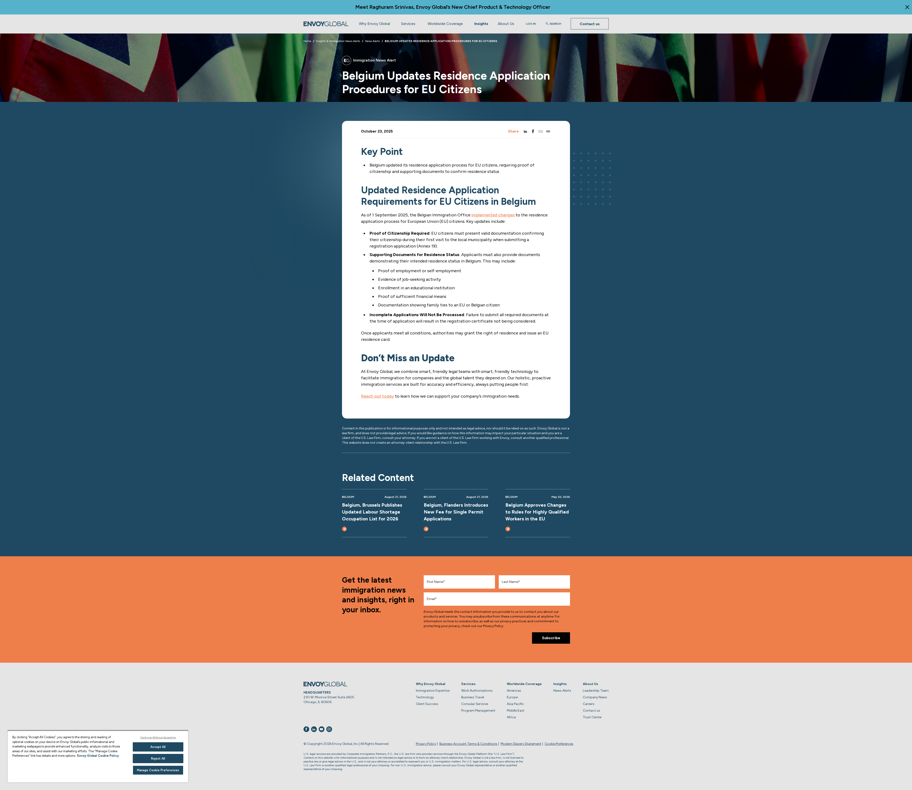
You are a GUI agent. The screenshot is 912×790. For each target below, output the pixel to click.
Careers (588, 704)
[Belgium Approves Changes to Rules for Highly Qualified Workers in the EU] (507, 529)
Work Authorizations (477, 691)
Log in (531, 23)
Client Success (427, 704)
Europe (512, 697)
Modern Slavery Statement (521, 744)
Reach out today (377, 396)
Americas (514, 691)
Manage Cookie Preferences (158, 770)
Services (408, 23)
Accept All (158, 747)
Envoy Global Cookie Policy (98, 755)
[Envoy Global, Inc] (326, 23)
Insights (481, 23)
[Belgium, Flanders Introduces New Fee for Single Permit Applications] (426, 529)
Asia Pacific (515, 704)
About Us (506, 23)
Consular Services (474, 704)
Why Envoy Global (374, 23)
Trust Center (592, 717)
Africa (511, 717)
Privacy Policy (426, 744)
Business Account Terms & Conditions (468, 744)
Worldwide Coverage (445, 23)
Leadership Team (596, 691)
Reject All (158, 758)
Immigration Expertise (433, 691)
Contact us (590, 24)
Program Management (478, 711)
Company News (595, 697)
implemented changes (493, 215)
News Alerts (562, 691)
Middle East (515, 711)
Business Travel (472, 697)
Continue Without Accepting (158, 737)
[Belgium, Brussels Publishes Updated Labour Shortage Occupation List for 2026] (344, 529)
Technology (425, 697)
